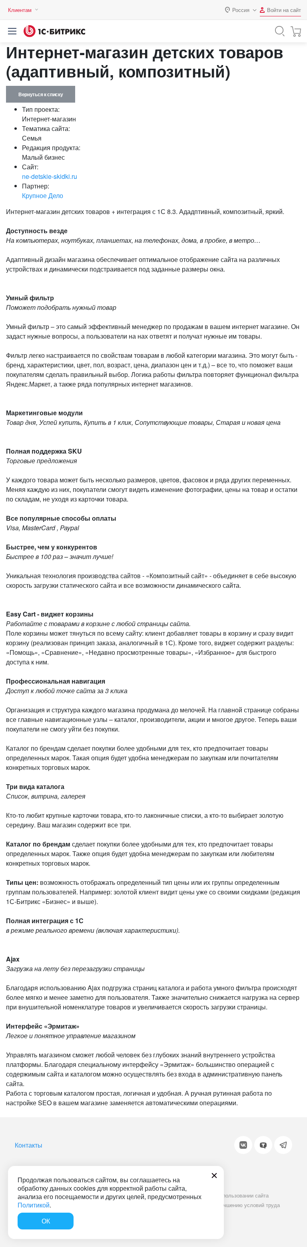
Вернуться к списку (40, 94)
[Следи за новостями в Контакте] (243, 1145)
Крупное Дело (42, 195)
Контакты (28, 1145)
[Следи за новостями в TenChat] (263, 1145)
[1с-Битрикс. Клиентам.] (54, 31)
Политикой (34, 1204)
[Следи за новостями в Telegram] (283, 1145)
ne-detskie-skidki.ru (49, 176)
